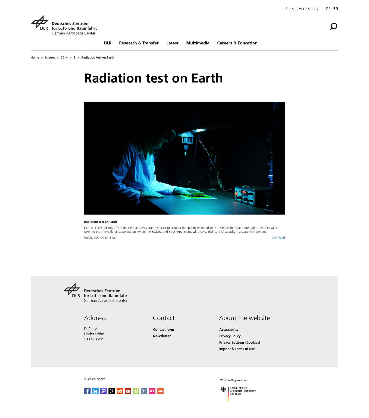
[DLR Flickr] (152, 392)
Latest (172, 43)
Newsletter (162, 336)
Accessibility (308, 8)
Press (290, 8)
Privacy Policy (230, 336)
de (328, 8)
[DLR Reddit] (120, 392)
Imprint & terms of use (237, 348)
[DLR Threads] (111, 392)
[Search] (334, 26)
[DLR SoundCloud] (160, 392)
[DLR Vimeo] (136, 392)
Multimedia (197, 43)
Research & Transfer (139, 43)
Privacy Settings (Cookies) (239, 342)
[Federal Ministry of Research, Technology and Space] (244, 405)
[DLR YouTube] (128, 392)
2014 (64, 57)
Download (278, 238)
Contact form (163, 329)
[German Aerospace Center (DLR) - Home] (65, 25)
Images (50, 57)
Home (35, 57)
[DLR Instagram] (144, 392)
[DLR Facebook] (87, 392)
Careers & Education (237, 43)
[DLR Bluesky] (95, 392)
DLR (107, 43)
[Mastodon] (103, 392)
